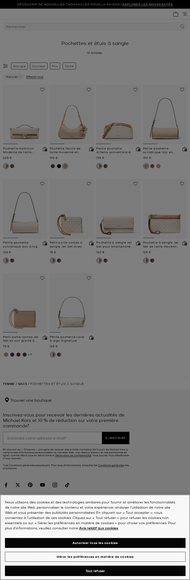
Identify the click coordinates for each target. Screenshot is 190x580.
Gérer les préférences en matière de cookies (95, 557)
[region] (95, 537)
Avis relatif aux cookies (98, 528)
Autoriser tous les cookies (95, 543)
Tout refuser (95, 571)
